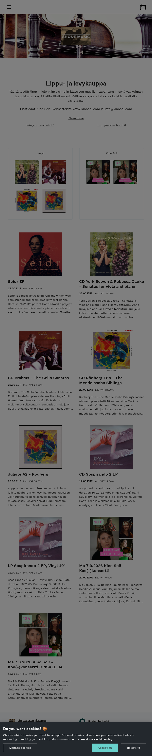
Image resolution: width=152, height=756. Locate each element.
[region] (76, 739)
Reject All (133, 747)
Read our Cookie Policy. (97, 739)
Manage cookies (20, 747)
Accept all (105, 747)
